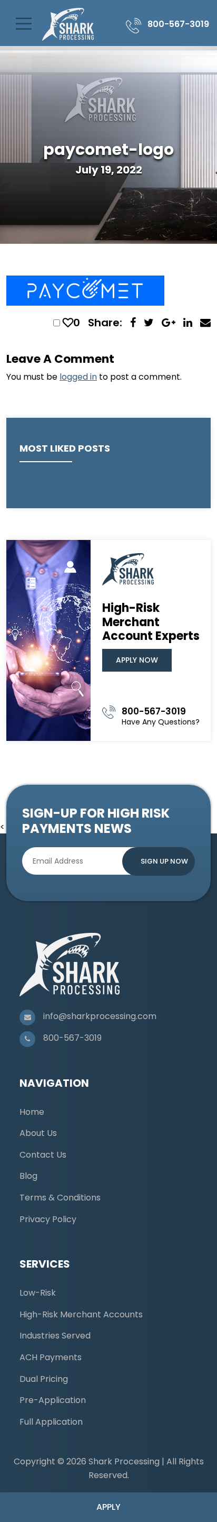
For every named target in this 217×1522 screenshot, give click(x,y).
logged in (78, 377)
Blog (28, 1176)
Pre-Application (52, 1400)
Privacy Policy (47, 1219)
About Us (38, 1133)
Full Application (51, 1422)
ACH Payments (50, 1357)
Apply (108, 1507)
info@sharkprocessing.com (99, 1016)
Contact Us (42, 1155)
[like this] (68, 322)
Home (31, 1112)
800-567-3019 (178, 24)
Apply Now (137, 660)
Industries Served (55, 1336)
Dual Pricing (43, 1379)
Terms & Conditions (60, 1197)
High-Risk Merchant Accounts (81, 1314)
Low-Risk (37, 1293)
